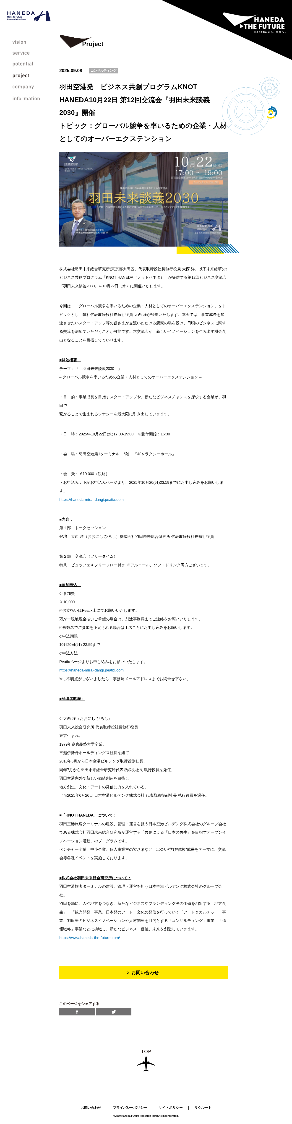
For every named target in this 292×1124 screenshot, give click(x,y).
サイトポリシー (171, 1107)
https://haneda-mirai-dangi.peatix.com (91, 499)
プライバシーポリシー (130, 1107)
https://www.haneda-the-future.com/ (91, 938)
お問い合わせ (91, 1107)
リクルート (202, 1107)
